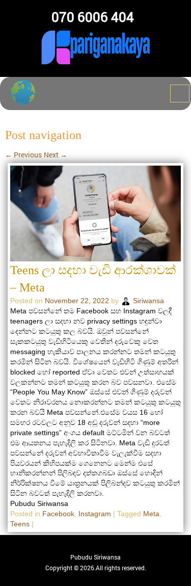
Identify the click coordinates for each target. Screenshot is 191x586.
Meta (151, 514)
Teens (20, 524)
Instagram (94, 514)
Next (55, 154)
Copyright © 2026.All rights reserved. (95, 568)
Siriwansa (148, 301)
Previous (23, 154)
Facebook (58, 514)
